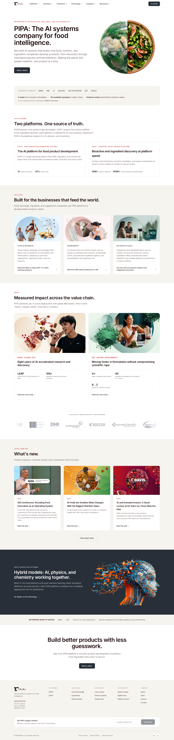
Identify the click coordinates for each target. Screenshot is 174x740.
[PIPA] (18, 3)
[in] (154, 735)
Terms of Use (83, 735)
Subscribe (148, 722)
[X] (158, 735)
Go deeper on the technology (25, 597)
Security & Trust (107, 735)
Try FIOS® (154, 4)
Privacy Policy (95, 735)
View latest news (87, 538)
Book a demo (22, 70)
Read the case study (51, 100)
